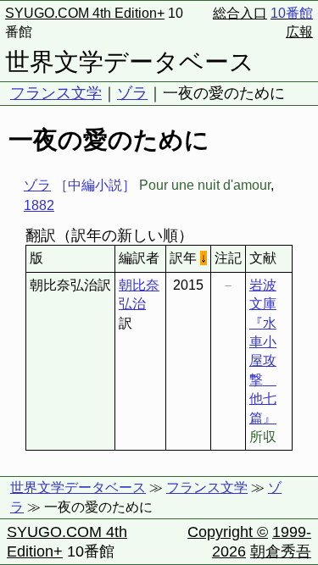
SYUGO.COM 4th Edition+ (85, 13)
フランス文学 (56, 93)
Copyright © (227, 531)
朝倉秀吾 (280, 551)
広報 (299, 32)
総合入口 (240, 13)
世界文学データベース (129, 61)
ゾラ (132, 93)
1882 (39, 205)
